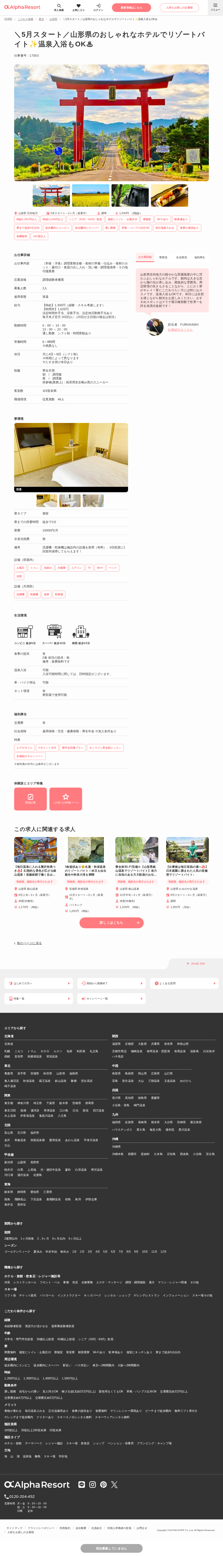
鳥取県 (116, 1073)
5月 (105, 1251)
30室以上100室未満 (33, 1430)
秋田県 (47, 1073)
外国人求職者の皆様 (119, 1528)
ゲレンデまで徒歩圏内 (18, 1417)
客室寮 (70, 1352)
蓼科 (68, 1169)
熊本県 (155, 1122)
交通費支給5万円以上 (49, 1397)
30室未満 (55, 1430)
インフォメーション (176, 1295)
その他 (194, 1282)
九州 (115, 1114)
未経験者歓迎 (13, 1326)
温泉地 (27, 1456)
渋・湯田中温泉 (51, 1169)
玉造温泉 (170, 1080)
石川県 (21, 1132)
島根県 (129, 1073)
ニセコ (19, 1051)
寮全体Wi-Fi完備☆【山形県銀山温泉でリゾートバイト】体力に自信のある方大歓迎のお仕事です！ (136, 871)
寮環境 (163, 257)
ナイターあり (45, 1417)
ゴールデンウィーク (17, 1251)
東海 (7, 1184)
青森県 (8, 1073)
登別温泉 (52, 1056)
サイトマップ (14, 1528)
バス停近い (82, 1365)
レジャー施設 (54, 1443)
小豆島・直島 (121, 1105)
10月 (145, 1251)
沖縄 (115, 1139)
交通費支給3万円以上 (174, 1391)
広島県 (155, 1073)
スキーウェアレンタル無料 (112, 1417)
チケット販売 (28, 1295)
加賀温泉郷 (37, 1140)
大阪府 (142, 1043)
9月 (136, 1251)
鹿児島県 (196, 1122)
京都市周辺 (119, 1051)
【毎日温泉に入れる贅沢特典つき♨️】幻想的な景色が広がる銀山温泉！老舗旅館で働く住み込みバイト (35, 871)
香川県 (116, 1097)
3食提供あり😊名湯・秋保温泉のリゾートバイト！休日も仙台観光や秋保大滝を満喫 (85, 870)
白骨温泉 (81, 1169)
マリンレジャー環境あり (126, 1410)
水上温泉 (10, 1115)
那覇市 (132, 1154)
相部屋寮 (84, 1352)
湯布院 (170, 1129)
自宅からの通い (29, 1391)
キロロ (45, 1051)
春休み (64, 1251)
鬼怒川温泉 (46, 1115)
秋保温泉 (29, 1080)
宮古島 (210, 1154)
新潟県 (8, 1162)
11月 (154, 1251)
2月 (82, 1251)
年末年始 (51, 1251)
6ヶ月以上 (75, 1238)
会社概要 (81, 1528)
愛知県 (34, 1192)
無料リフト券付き (186, 1410)
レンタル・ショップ (117, 1295)
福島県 (73, 1073)
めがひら (186, 1080)
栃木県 (63, 1103)
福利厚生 (199, 257)
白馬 (20, 1169)
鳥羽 (78, 1199)
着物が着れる (13, 1410)
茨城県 (76, 1103)
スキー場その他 (202, 1295)
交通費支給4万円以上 (18, 1397)
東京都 (8, 1103)
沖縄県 (116, 1146)
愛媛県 (155, 1097)
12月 (163, 1251)
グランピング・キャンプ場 (154, 1443)
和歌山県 (183, 1043)
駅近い (67, 1365)
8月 (129, 1251)
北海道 (9, 1036)
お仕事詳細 (145, 257)
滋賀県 (116, 1043)
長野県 (34, 1162)
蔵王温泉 (45, 1080)
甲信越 (9, 1154)
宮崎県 (181, 1122)
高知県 (129, 1097)
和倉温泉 (20, 1140)
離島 (38, 1456)
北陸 (7, 1125)
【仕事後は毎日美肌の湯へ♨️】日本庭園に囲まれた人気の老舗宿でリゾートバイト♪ (187, 870)
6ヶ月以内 (58, 1238)
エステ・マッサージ (109, 1282)
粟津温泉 (55, 1140)
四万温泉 (99, 1110)
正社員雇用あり (58, 1410)
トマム (31, 1051)
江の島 (64, 1110)
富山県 (8, 1132)
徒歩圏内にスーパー (46, 1365)
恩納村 (145, 1154)
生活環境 (181, 257)
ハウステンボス (122, 1129)
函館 (7, 1056)
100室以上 (11, 1430)
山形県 (53, 19)
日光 (75, 1110)
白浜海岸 (209, 1051)
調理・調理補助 (135, 1282)
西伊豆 (21, 1204)
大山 (141, 1080)
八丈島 (62, 1115)
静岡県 (21, 1192)
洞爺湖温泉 (34, 1056)
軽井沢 (8, 1169)
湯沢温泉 (23, 1175)
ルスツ (58, 1051)
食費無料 (101, 1410)
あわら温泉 (72, 1140)
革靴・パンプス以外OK (142, 1391)
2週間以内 (10, 1238)
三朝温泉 (154, 1080)
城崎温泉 (136, 1051)
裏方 (152, 1282)
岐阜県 (8, 1192)
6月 (113, 1251)
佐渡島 (37, 1175)
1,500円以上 (70, 1378)
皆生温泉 (128, 1080)
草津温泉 (49, 1110)
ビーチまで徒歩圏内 (158, 1410)
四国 (115, 1090)
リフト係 (10, 1295)
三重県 (47, 1192)
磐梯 (74, 1080)
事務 (66, 1282)
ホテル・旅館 (13, 1443)
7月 (121, 1251)
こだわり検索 (25, 19)
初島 (68, 1199)
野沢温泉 (97, 1169)
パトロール (47, 1295)
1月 (74, 1251)
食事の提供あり (82, 1410)
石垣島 (171, 1154)
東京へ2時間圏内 (103, 1365)
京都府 (129, 1043)
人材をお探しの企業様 (20, 1532)
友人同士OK (51, 1391)
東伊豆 (8, 1204)
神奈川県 (23, 1103)
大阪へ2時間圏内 (128, 1365)
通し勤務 (10, 1391)
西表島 (184, 1154)
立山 (7, 1145)
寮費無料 (10, 1352)
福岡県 (116, 1122)
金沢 (7, 1140)
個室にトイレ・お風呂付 (35, 1352)
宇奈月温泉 (91, 1140)
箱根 (23, 1110)
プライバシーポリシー (41, 1528)
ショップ (99, 1443)
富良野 (19, 1056)
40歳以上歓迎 (66, 1339)
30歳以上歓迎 (45, 1339)
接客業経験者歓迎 (62, 1326)
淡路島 (194, 1051)
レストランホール (25, 1282)
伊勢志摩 (91, 1199)
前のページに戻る (29, 943)
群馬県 (89, 1103)
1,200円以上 (12, 1378)
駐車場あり (116, 1352)
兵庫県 (155, 1043)
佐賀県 (129, 1122)
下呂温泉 (36, 1199)
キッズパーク (92, 1295)
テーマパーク (33, 1443)
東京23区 (10, 1110)
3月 (90, 1251)
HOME (8, 18)
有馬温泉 (180, 1051)
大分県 (168, 1122)
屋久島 (141, 1129)
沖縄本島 (118, 1154)
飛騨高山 (20, 1199)
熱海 (7, 1199)
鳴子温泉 (10, 1086)
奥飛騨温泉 (53, 1199)
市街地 (63, 1456)
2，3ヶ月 (43, 1238)
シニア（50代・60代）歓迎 (95, 1339)
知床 (70, 1051)
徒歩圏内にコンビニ (17, 1365)
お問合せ (142, 1528)
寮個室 (58, 1352)
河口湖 (8, 1175)
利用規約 (65, 1528)
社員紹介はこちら (180, 329)
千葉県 (50, 1103)
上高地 (31, 1169)
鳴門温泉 (139, 1105)
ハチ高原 (118, 1056)
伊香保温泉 (27, 1115)
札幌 (7, 1051)
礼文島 (94, 1051)
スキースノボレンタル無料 (74, 1417)
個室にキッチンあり (139, 1352)
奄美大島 (155, 1129)
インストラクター (69, 1295)
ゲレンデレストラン (147, 1295)
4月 (98, 1251)
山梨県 (21, 1162)
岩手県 (21, 1073)
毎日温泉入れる (35, 1410)
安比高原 (87, 1080)
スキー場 (72, 1443)
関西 (115, 1036)
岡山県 (142, 1073)
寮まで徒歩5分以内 (168, 1352)
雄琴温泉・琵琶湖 (158, 1051)
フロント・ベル (50, 1282)
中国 (115, 1065)
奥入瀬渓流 (11, 1080)
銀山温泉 (60, 1080)
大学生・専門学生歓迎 (18, 1339)
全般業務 (87, 1282)
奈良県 (168, 1043)
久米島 (158, 1154)
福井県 (34, 1132)
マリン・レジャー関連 (172, 1282)
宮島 (115, 1080)
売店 (75, 1282)
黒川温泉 (184, 1129)
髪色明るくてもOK (111, 1391)
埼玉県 (37, 1103)
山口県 (168, 1073)
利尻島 (81, 1051)
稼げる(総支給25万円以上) (79, 1391)
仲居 (7, 1282)
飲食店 (85, 1443)
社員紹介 (96, 1528)
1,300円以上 (31, 1378)
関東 (7, 1095)
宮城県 (34, 1073)
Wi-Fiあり (99, 1352)
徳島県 (142, 1097)
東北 (41, 19)
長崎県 (142, 1122)
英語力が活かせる (36, 1326)
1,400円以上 (51, 1378)
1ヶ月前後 (27, 1238)
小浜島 (197, 1154)
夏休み (38, 1251)
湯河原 (35, 1110)
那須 (86, 1110)
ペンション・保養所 (121, 1443)
